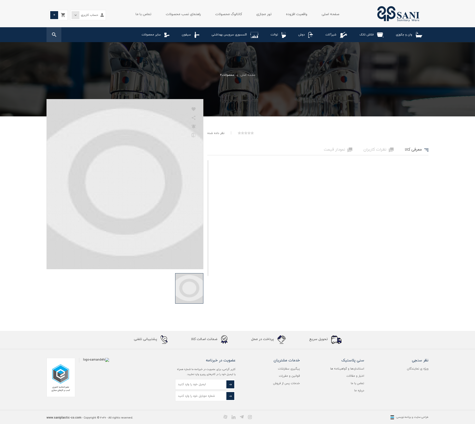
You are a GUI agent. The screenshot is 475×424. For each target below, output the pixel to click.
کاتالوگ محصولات (228, 14)
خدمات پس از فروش (286, 383)
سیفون (186, 35)
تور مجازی (264, 14)
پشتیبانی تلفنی (146, 339)
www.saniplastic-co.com (64, 418)
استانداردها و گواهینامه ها (347, 369)
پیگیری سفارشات (289, 369)
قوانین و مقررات (289, 376)
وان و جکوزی (404, 35)
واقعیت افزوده (296, 14)
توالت (274, 35)
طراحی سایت (421, 417)
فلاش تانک (366, 35)
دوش (301, 35)
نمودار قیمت (338, 150)
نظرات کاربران (378, 150)
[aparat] (225, 417)
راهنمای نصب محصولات (183, 14)
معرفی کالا (416, 150)
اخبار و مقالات (355, 376)
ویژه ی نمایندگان (417, 369)
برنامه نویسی (403, 417)
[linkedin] (233, 417)
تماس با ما (143, 14)
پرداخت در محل (263, 339)
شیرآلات (330, 35)
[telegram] (241, 417)
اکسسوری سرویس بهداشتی (229, 35)
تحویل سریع (319, 339)
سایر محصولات (151, 35)
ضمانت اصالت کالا (204, 339)
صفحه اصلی (330, 14)
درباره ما (359, 391)
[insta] (250, 417)
